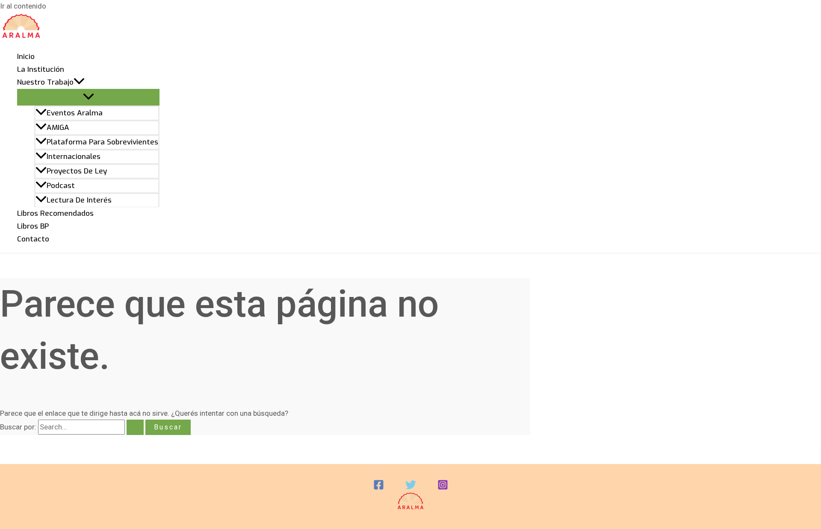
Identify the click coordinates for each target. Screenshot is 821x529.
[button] (79, 82)
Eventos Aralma (75, 113)
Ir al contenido (23, 6)
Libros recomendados (55, 213)
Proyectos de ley (77, 171)
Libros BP (33, 226)
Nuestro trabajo (45, 82)
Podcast (61, 186)
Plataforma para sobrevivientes (102, 142)
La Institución (40, 69)
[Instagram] (442, 487)
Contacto (33, 239)
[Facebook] (378, 487)
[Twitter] (410, 487)
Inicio (26, 57)
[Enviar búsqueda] (135, 427)
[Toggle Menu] (88, 97)
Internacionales (73, 157)
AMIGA (58, 127)
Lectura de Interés (79, 200)
